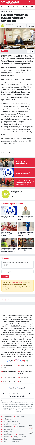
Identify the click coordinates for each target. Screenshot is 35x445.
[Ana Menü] (32, 2)
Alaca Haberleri (7, 416)
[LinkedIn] (20, 360)
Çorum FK (29, 7)
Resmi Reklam (21, 396)
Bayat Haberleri (21, 416)
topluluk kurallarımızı (17, 282)
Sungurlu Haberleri (16, 438)
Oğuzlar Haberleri (8, 431)
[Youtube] (23, 360)
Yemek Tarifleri (16, 441)
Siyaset (24, 436)
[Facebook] (8, 360)
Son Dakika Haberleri (9, 382)
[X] (11, 360)
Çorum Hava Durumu (27, 365)
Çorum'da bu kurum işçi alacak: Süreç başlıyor (7, 217)
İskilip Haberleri (7, 426)
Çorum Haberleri (7, 419)
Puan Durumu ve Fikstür (9, 377)
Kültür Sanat (6, 428)
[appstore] (12, 388)
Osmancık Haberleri (8, 434)
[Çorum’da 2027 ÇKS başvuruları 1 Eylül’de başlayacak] (9, 226)
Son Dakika (11, 7)
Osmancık (20, 7)
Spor (4, 438)
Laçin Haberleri (19, 428)
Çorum (3, 7)
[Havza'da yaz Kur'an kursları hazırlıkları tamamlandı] (17, 38)
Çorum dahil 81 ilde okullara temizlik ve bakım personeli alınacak (25, 234)
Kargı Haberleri (21, 426)
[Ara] (30, 2)
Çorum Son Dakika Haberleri (10, 421)
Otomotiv (21, 434)
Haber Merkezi (15, 193)
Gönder (5, 276)
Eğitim (20, 423)
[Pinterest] (14, 360)
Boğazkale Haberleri (8, 418)
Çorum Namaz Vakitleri (9, 371)
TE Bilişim (31, 428)
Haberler (4, 11)
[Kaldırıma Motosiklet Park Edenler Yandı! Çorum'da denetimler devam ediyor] (9, 242)
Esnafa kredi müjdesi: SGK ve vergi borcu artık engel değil (25, 218)
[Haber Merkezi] (5, 194)
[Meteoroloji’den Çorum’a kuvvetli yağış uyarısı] (26, 242)
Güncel (11, 11)
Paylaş (5, 51)
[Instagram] (17, 360)
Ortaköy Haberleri (8, 433)
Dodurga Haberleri (8, 423)
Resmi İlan (12, 396)
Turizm (5, 439)
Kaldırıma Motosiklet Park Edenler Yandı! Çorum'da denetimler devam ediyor (8, 250)
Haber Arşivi (23, 382)
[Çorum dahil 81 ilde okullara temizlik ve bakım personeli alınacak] (26, 226)
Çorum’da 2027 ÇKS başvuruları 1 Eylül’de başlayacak (7, 234)
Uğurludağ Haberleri (17, 439)
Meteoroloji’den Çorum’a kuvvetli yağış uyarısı (25, 249)
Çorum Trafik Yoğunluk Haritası (25, 372)
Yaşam (5, 441)
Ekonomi (5, 424)
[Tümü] (33, 300)
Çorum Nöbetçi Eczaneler (6, 366)
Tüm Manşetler (24, 377)
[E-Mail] (12, 196)
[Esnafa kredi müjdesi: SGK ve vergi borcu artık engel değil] (26, 210)
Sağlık (15, 436)
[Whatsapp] (27, 360)
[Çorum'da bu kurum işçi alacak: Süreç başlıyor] (9, 210)
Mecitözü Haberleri (8, 429)
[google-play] (22, 388)
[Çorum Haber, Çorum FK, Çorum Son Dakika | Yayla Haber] (10, 2)
